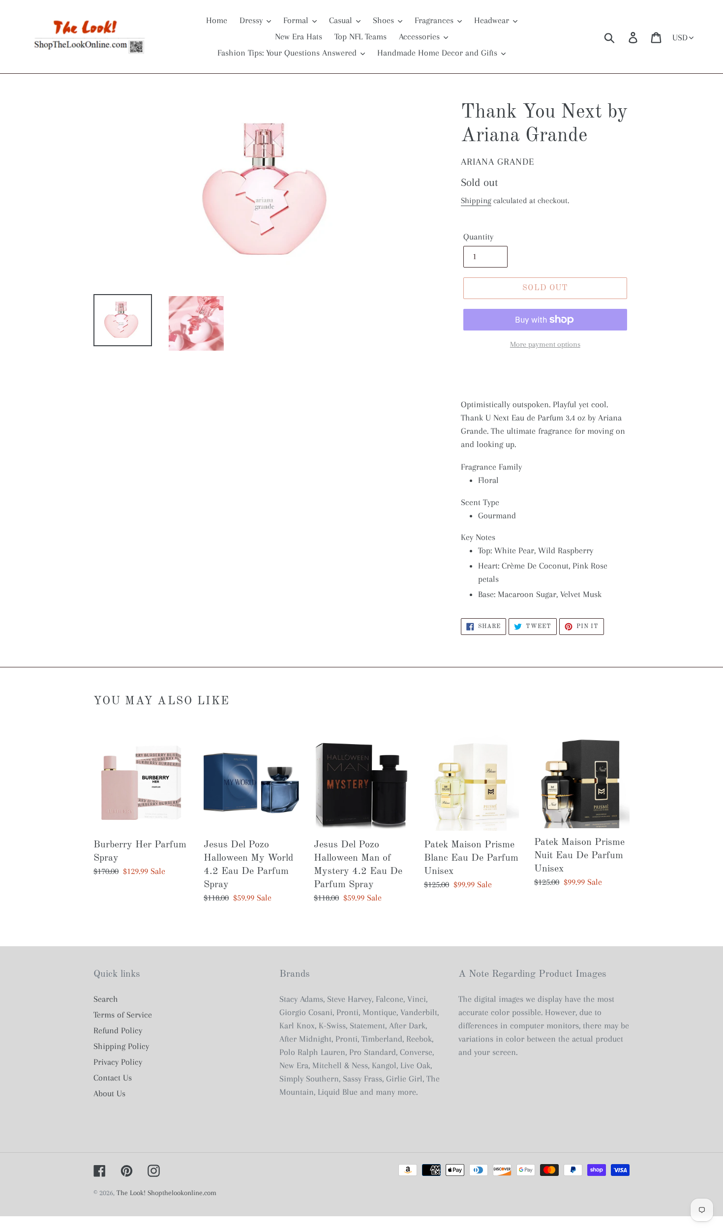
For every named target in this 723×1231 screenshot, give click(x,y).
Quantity (478, 236)
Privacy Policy (117, 1062)
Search (105, 999)
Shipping (476, 200)
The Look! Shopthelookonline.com (166, 1193)
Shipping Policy (121, 1046)
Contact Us (112, 1077)
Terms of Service (122, 1015)
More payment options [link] (545, 344)
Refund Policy (117, 1030)
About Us (109, 1093)
